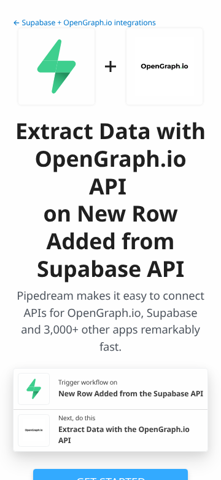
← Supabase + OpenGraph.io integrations (84, 22)
